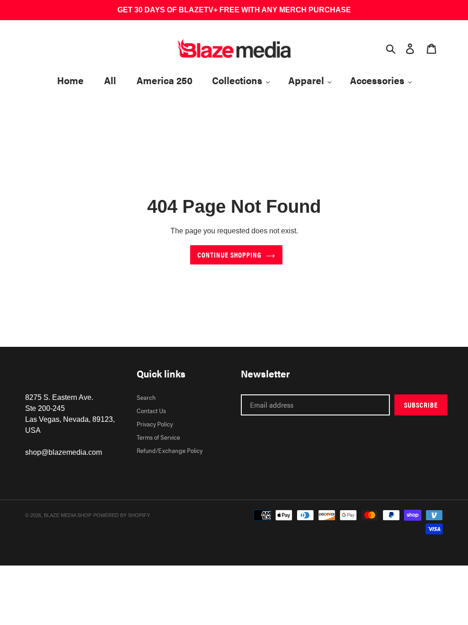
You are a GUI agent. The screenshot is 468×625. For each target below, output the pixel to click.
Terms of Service (158, 437)
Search (146, 397)
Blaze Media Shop (67, 515)
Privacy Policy (155, 423)
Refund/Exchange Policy (169, 450)
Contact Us (151, 410)
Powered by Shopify (121, 515)
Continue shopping (229, 254)
